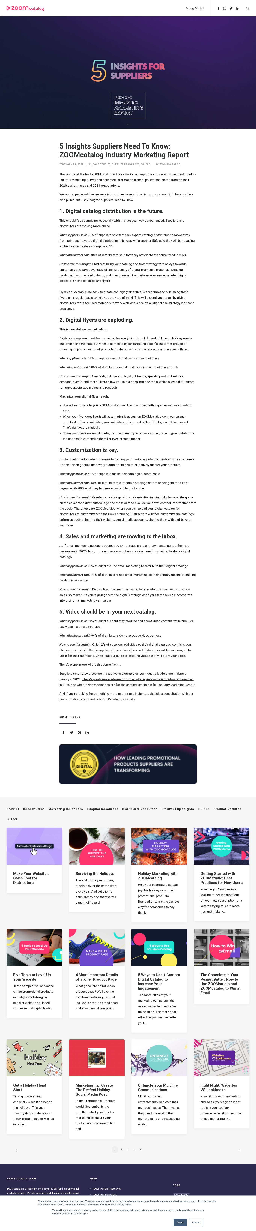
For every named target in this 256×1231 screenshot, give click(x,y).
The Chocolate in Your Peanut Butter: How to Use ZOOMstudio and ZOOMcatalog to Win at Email (220, 984)
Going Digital (195, 8)
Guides (145, 164)
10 (141, 1149)
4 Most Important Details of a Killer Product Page (97, 977)
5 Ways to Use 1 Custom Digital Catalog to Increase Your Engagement (159, 982)
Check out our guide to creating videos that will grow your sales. (141, 656)
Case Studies (101, 164)
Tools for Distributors (106, 1188)
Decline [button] (196, 1222)
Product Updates (227, 809)
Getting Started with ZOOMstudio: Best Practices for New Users (222, 878)
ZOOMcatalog (170, 164)
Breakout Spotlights (178, 809)
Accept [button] (180, 1222)
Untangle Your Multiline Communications (158, 1087)
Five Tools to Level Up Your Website (32, 977)
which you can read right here (160, 194)
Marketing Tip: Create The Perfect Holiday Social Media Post (94, 1090)
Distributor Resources (140, 809)
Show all (13, 809)
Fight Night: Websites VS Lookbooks (219, 1087)
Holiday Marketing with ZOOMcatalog (157, 875)
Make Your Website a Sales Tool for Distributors (31, 878)
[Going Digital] (128, 764)
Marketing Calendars (66, 809)
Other (13, 819)
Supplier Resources (125, 164)
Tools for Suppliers (104, 1194)
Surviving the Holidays (95, 873)
